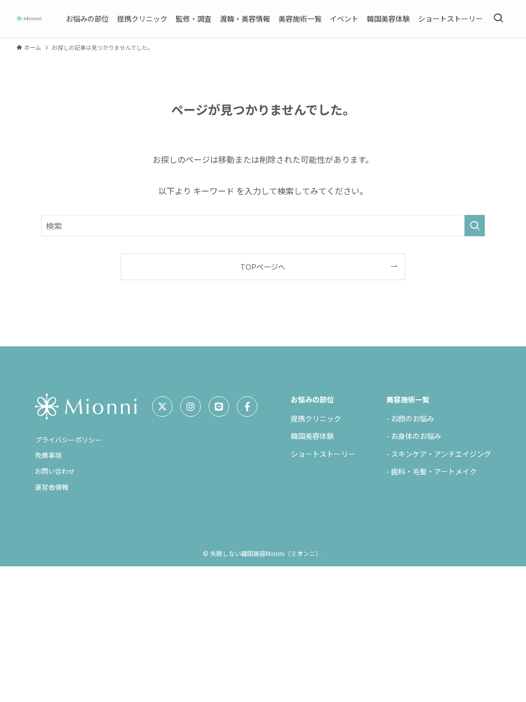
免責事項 (48, 455)
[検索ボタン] (498, 18)
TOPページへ (262, 266)
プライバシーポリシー (68, 440)
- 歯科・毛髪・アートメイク (431, 471)
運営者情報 (51, 487)
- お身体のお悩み (413, 436)
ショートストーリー (323, 454)
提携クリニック (316, 418)
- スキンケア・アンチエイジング (438, 454)
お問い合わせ (55, 471)
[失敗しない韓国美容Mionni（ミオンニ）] (28, 18)
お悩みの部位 (312, 399)
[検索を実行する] (474, 225)
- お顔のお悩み (410, 418)
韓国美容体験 (312, 436)
